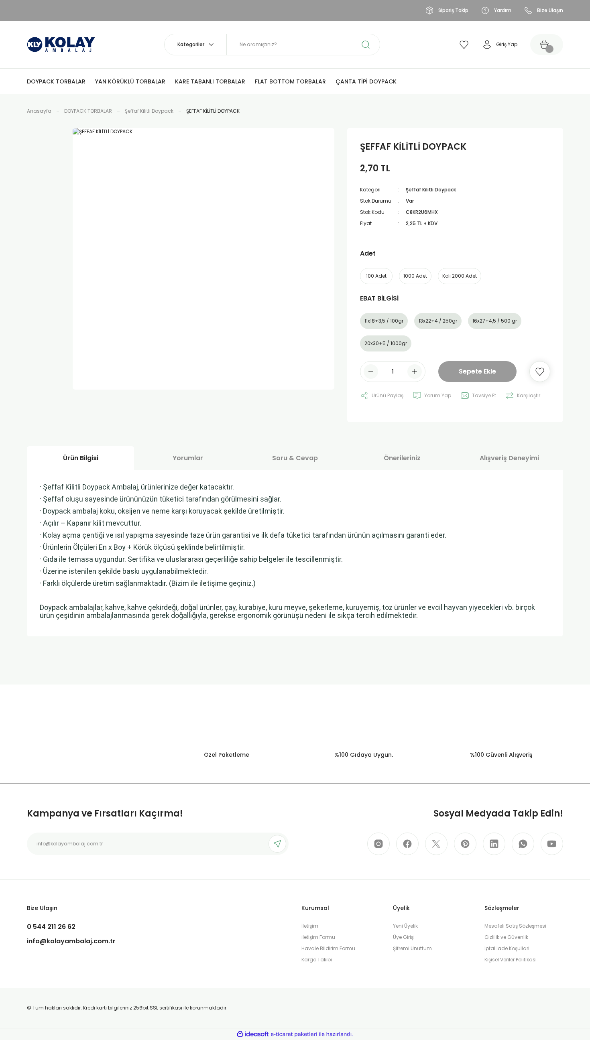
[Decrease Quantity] (371, 371)
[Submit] (277, 844)
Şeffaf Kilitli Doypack (431, 189)
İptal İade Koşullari (506, 948)
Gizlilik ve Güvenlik (506, 937)
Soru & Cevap (295, 458)
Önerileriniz (402, 458)
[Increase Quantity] (414, 371)
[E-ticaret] (294, 1034)
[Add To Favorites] (539, 371)
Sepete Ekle (477, 371)
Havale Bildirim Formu (328, 948)
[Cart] (546, 44)
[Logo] (61, 44)
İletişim (309, 925)
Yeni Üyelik (405, 925)
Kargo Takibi (316, 959)
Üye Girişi (404, 937)
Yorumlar (188, 458)
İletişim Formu (318, 937)
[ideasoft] (253, 1034)
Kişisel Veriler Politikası (510, 959)
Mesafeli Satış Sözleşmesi (515, 925)
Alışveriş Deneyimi (509, 458)
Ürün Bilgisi (80, 458)
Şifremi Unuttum (412, 948)
